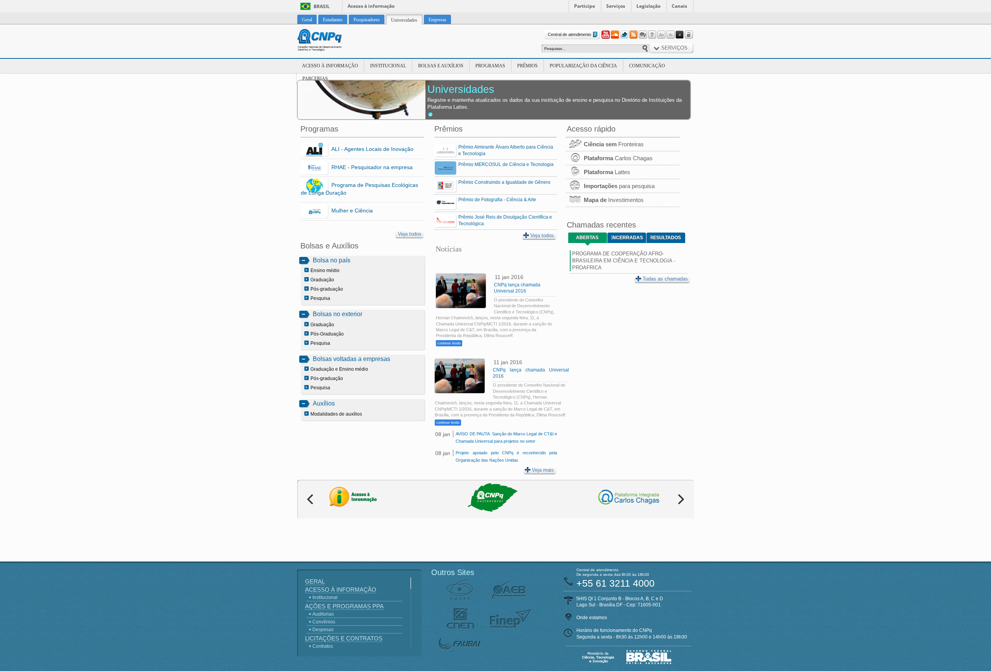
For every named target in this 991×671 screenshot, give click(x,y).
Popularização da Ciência (583, 65)
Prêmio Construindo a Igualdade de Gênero (504, 182)
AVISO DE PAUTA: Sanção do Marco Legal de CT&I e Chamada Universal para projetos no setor (506, 437)
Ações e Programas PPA (344, 606)
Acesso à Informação (330, 65)
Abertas (587, 237)
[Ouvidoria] (642, 35)
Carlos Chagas (618, 158)
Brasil (322, 6)
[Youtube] (605, 35)
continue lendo (449, 343)
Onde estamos (591, 617)
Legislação (648, 6)
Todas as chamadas (665, 279)
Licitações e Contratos (343, 638)
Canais (679, 6)
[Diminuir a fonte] (670, 35)
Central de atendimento (569, 34)
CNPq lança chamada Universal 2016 (517, 288)
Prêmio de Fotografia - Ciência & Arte (497, 199)
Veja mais (543, 470)
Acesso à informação (371, 6)
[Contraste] (680, 35)
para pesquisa (619, 186)
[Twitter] (624, 35)
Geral (315, 581)
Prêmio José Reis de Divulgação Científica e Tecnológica (505, 220)
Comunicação (647, 65)
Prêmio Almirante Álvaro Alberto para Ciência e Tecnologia (505, 150)
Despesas (323, 629)
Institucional (388, 65)
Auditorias (323, 614)
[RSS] (633, 35)
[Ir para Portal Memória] (329, 41)
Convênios (323, 622)
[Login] (689, 35)
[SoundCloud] (614, 35)
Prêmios (527, 65)
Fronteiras (614, 144)
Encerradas (627, 237)
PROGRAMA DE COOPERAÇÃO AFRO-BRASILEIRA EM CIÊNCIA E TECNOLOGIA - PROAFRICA (623, 260)
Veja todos (410, 234)
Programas (490, 65)
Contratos (322, 646)
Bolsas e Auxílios (440, 65)
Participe (584, 6)
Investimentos (614, 200)
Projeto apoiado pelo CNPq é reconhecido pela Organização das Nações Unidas (506, 456)
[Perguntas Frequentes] (652, 35)
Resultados (665, 237)
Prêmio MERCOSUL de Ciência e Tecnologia (506, 164)
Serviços (615, 6)
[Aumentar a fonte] (661, 35)
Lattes (607, 172)
